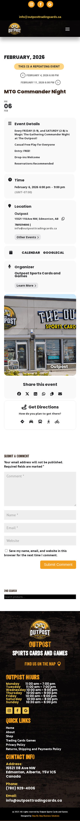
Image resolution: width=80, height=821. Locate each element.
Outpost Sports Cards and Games (38, 274)
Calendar (31, 253)
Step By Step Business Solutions (45, 815)
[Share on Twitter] (27, 393)
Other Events (26, 237)
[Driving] (31, 422)
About (10, 732)
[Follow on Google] (50, 4)
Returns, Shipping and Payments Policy (33, 749)
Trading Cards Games (21, 740)
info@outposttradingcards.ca (36, 228)
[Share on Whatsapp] (43, 393)
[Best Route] (22, 422)
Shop (9, 736)
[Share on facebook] (19, 393)
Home (10, 728)
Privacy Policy (15, 745)
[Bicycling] (57, 422)
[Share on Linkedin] (35, 393)
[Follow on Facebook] (40, 4)
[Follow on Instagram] (31, 4)
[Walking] (48, 422)
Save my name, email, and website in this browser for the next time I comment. (35, 553)
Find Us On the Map (40, 664)
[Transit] (40, 422)
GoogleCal (53, 253)
